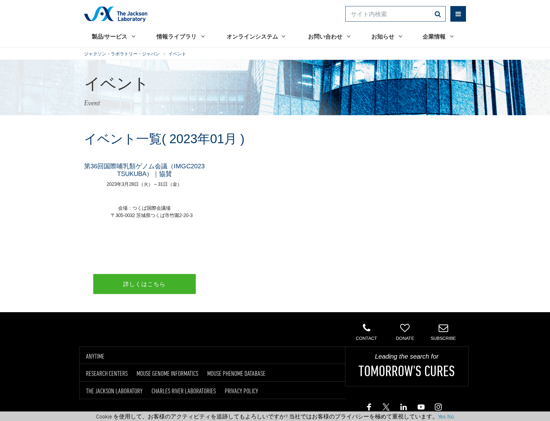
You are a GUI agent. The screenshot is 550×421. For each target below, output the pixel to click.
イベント (177, 53)
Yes (442, 416)
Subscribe (443, 338)
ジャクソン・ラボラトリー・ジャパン (122, 53)
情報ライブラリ (177, 36)
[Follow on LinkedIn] (403, 408)
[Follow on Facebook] (368, 408)
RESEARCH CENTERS (107, 373)
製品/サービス (110, 36)
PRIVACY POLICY (241, 391)
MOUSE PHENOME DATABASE (236, 373)
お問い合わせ (325, 36)
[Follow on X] (386, 408)
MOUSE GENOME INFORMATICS (167, 373)
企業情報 (435, 36)
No (450, 416)
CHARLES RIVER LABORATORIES (184, 391)
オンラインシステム (252, 36)
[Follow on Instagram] (437, 408)
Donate (405, 338)
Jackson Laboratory (115, 14)
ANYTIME (95, 356)
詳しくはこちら (144, 284)
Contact (366, 338)
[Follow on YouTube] (420, 408)
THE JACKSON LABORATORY (114, 391)
